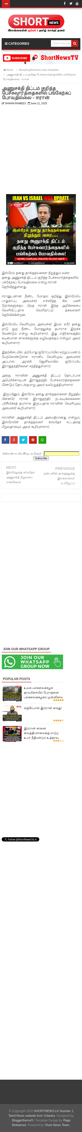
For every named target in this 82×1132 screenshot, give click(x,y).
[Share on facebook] (5, 440)
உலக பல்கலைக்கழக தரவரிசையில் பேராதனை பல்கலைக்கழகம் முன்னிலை (43, 692)
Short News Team (57, 1125)
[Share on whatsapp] (42, 440)
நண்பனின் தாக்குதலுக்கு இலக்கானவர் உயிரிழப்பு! (59, 478)
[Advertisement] (41, 148)
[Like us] (64, 3)
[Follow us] (71, 3)
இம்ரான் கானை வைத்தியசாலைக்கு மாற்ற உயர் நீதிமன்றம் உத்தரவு (41, 733)
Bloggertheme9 (22, 1120)
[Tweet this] (23, 440)
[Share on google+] (14, 440)
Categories (18, 43)
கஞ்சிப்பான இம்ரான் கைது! (43, 708)
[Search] (74, 43)
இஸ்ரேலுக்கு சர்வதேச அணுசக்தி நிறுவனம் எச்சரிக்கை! (20, 477)
